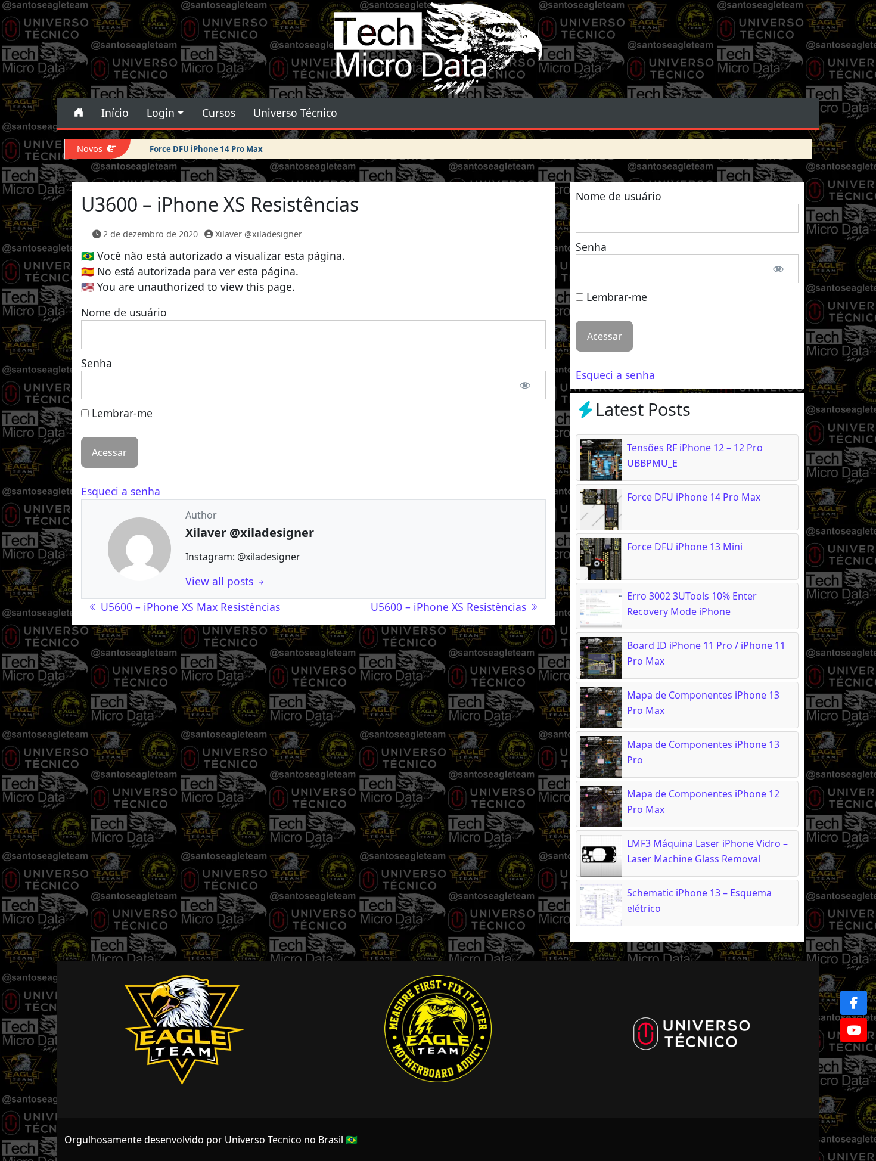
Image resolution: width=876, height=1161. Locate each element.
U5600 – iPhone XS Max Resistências (189, 607)
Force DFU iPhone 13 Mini (685, 546)
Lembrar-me (121, 413)
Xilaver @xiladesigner (258, 234)
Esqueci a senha (120, 491)
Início (115, 112)
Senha (96, 363)
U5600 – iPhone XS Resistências (450, 607)
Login (161, 112)
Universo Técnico (295, 112)
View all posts (220, 581)
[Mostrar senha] (525, 385)
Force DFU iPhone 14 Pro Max (206, 149)
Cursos (218, 112)
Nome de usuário (124, 312)
